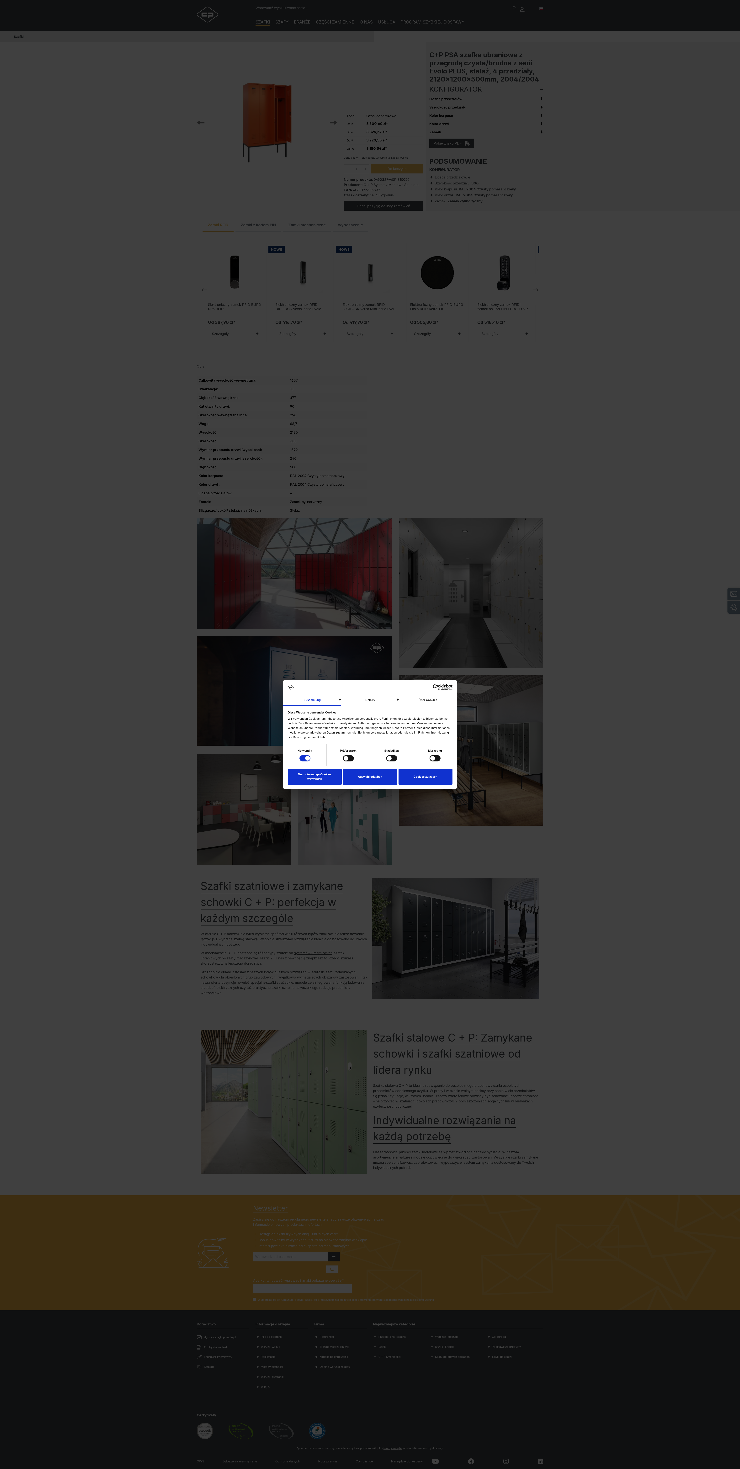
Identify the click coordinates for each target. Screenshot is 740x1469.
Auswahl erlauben (370, 776)
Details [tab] (370, 700)
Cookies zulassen (425, 776)
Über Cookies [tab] (428, 700)
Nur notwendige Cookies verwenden (314, 777)
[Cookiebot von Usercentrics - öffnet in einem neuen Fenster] (435, 687)
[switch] (348, 758)
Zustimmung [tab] (312, 700)
